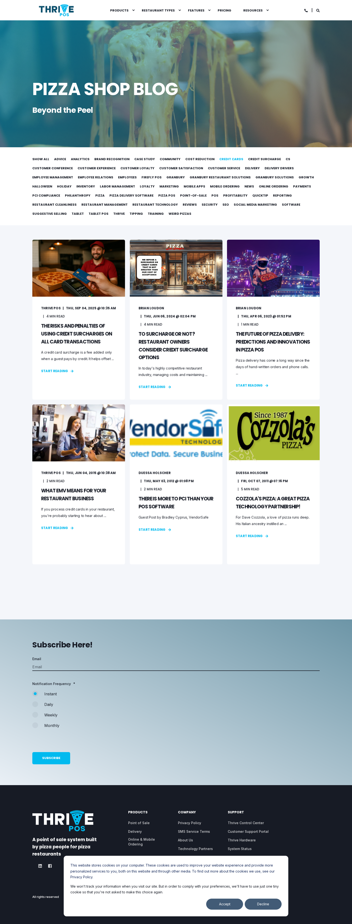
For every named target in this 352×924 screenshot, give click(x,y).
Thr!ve (119, 213)
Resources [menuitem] (253, 10)
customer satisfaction (181, 168)
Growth (306, 177)
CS (288, 159)
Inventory (85, 186)
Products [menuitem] (119, 10)
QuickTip (260, 195)
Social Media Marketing (255, 204)
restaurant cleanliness (54, 204)
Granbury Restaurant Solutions (220, 177)
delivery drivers (279, 168)
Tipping (136, 213)
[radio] (176, 696)
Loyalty (147, 186)
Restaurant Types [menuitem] (158, 10)
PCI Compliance (46, 195)
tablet (78, 213)
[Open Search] (318, 10)
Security (210, 204)
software (291, 204)
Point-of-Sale (193, 195)
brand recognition (112, 159)
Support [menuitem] (236, 813)
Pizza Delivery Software (131, 195)
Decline (263, 904)
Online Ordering (273, 186)
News (249, 186)
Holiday (64, 186)
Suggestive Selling (49, 213)
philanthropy (78, 195)
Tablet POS (98, 213)
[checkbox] (176, 712)
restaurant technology (155, 204)
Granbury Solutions (274, 177)
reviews (190, 204)
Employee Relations (95, 177)
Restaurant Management (104, 204)
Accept (224, 904)
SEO (225, 204)
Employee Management (52, 177)
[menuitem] (133, 10)
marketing (169, 186)
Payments (302, 186)
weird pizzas (180, 213)
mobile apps (194, 186)
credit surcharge (264, 159)
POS (214, 195)
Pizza (100, 195)
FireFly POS (152, 177)
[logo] (62, 820)
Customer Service (224, 168)
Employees (127, 177)
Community (170, 159)
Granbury (175, 177)
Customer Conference (52, 168)
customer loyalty (137, 168)
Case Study (144, 159)
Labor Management (117, 186)
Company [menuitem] (187, 813)
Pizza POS (166, 195)
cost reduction (200, 159)
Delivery (252, 168)
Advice (60, 159)
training (156, 213)
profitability (235, 195)
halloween (42, 186)
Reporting (282, 195)
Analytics (80, 159)
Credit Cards (231, 159)
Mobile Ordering (225, 186)
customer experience (97, 168)
